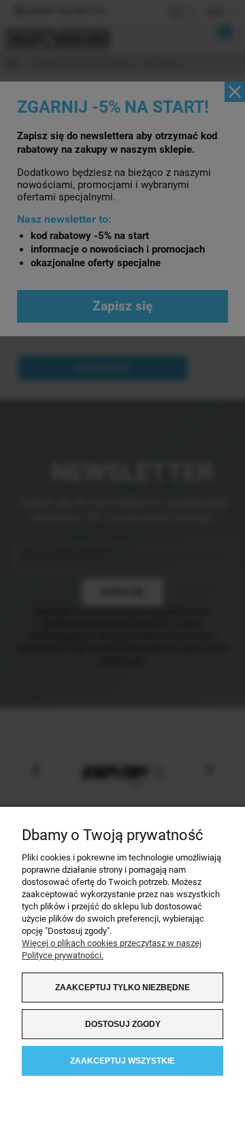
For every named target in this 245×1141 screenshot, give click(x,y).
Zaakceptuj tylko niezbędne (122, 987)
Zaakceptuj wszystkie (122, 1061)
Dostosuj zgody (123, 1024)
